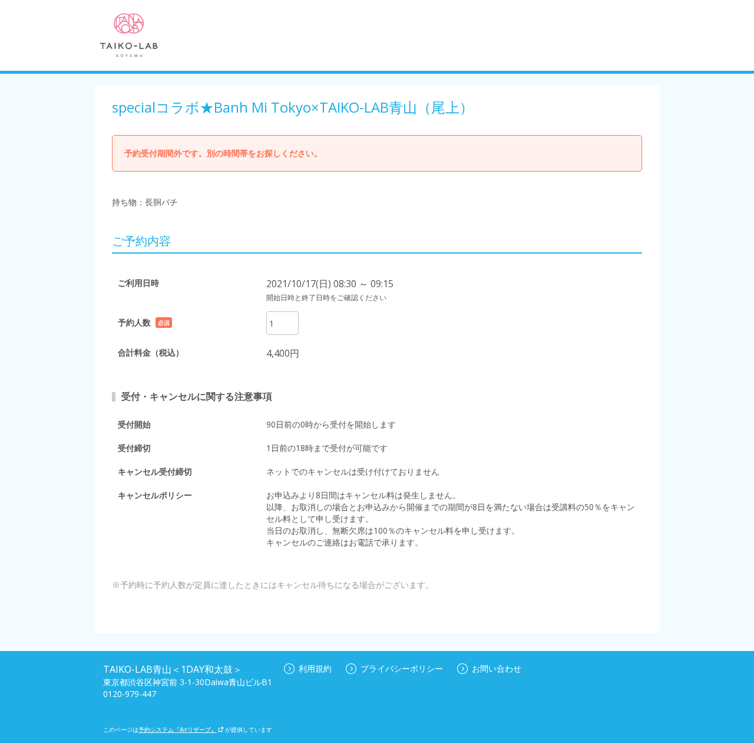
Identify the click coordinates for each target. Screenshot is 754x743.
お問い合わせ (496, 668)
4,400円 (282, 353)
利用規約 (315, 668)
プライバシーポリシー (402, 668)
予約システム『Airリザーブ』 (177, 729)
